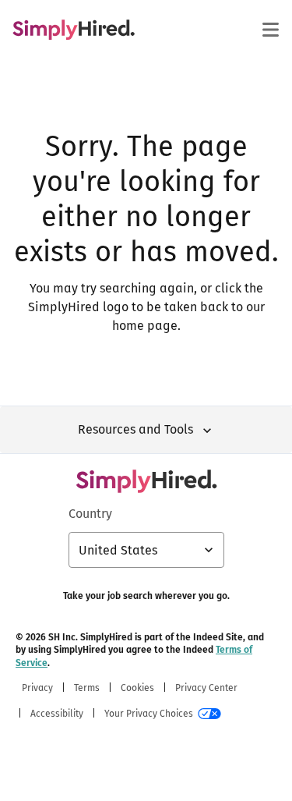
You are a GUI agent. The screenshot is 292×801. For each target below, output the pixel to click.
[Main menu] (270, 29)
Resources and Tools (135, 429)
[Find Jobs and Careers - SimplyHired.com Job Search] (73, 29)
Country (90, 513)
